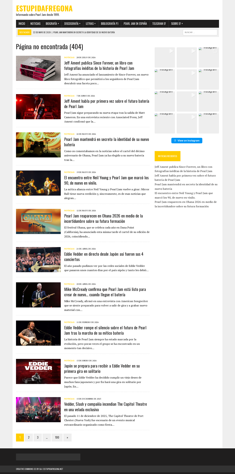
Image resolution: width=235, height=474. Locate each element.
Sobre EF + (177, 24)
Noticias (35, 24)
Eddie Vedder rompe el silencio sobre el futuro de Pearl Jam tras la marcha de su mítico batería (105, 330)
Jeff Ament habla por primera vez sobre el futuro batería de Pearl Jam (106, 103)
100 (57, 437)
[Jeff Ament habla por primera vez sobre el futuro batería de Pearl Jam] (38, 117)
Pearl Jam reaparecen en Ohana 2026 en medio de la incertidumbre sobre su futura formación (103, 218)
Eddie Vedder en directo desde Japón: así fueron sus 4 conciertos (103, 256)
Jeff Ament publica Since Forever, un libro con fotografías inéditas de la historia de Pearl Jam (99, 65)
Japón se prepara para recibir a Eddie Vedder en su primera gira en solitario (102, 368)
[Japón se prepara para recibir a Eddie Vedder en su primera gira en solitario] (38, 382)
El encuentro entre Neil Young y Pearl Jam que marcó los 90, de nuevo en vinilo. (106, 180)
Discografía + (72, 24)
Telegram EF (159, 24)
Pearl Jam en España (135, 24)
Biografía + (52, 24)
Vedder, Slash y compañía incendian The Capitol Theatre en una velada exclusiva (105, 406)
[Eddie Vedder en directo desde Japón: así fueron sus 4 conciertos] (38, 270)
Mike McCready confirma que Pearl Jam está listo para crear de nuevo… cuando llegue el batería (105, 291)
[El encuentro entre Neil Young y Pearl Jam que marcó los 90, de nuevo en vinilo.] (38, 193)
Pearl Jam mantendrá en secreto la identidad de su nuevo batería (106, 141)
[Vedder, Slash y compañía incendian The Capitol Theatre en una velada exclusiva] (38, 420)
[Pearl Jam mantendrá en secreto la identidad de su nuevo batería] (38, 155)
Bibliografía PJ (109, 24)
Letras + (91, 24)
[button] (165, 57)
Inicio (22, 24)
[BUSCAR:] (200, 32)
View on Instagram (189, 140)
